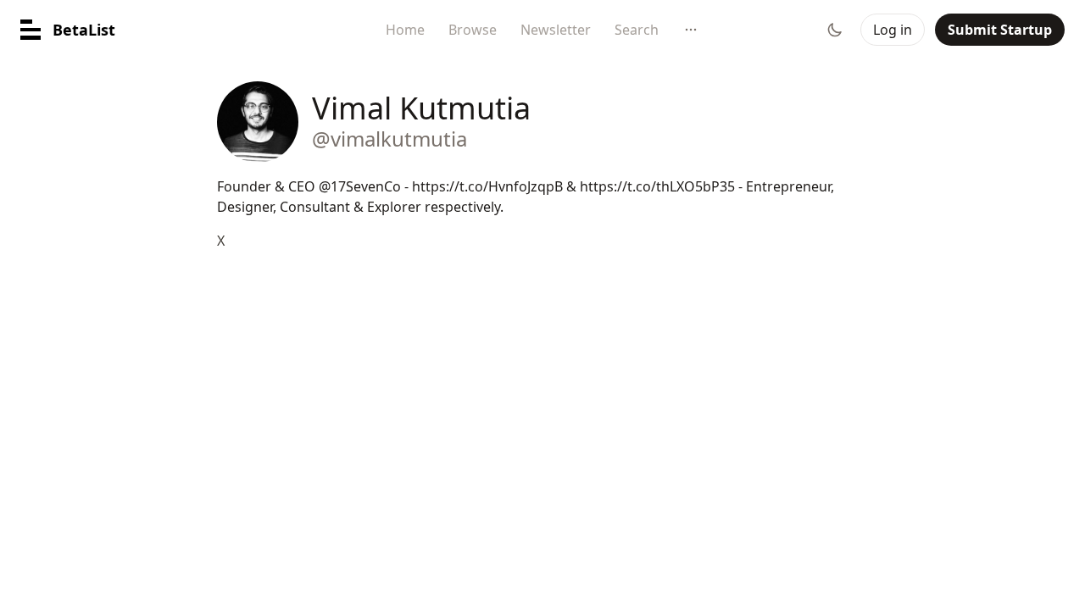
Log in (892, 29)
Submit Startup (1000, 29)
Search (637, 29)
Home (405, 29)
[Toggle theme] (835, 29)
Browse (472, 29)
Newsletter (555, 29)
